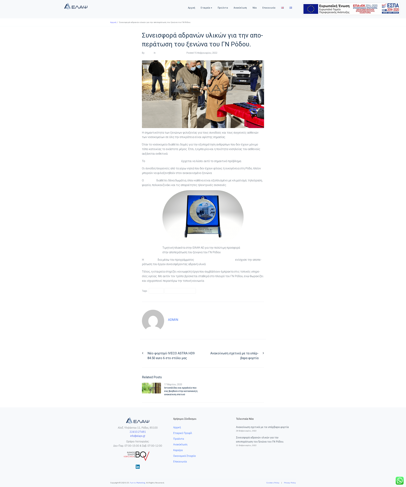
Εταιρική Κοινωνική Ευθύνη (170, 53)
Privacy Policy (290, 482)
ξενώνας (150, 180)
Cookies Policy (272, 482)
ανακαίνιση (156, 291)
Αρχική (113, 22)
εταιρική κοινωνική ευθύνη (180, 291)
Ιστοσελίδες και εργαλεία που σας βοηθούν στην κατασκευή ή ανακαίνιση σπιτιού (180, 391)
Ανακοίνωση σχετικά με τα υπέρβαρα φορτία (262, 427)
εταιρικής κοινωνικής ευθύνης (215, 259)
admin (148, 53)
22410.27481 (138, 431)
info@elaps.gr (137, 435)
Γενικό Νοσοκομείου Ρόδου (163, 161)
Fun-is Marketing (137, 482)
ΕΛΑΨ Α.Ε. (151, 259)
